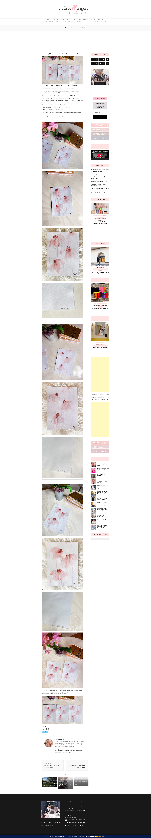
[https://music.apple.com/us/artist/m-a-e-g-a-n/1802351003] (93, 63)
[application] (100, 155)
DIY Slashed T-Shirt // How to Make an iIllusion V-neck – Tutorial (103, 498)
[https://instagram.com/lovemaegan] (96, 59)
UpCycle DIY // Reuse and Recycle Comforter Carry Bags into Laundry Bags (100, 308)
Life (91, 19)
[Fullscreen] (107, 159)
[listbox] (100, 221)
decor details (64, 778)
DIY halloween (102, 231)
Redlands (98, 267)
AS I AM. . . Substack (68, 21)
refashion (96, 305)
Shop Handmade (49, 21)
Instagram (96, 21)
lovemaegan (69, 799)
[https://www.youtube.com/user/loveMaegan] (107, 59)
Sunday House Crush (50, 782)
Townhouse (104, 305)
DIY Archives (78, 21)
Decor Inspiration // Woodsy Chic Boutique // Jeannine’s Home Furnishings (65, 786)
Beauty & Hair (64, 19)
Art (102, 19)
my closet (101, 344)
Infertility (97, 19)
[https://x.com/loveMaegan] (100, 63)
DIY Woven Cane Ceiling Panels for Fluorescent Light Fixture (102, 487)
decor (60, 778)
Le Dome (95, 344)
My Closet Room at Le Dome (100, 346)
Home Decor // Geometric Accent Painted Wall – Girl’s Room (103, 515)
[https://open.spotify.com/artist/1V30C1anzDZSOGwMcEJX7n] (96, 63)
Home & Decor (73, 19)
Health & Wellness (83, 19)
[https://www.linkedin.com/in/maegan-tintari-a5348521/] (103, 63)
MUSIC (84, 21)
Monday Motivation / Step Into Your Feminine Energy (103, 469)
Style (48, 19)
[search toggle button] (108, 24)
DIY (58, 19)
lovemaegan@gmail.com (47, 825)
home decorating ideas (66, 779)
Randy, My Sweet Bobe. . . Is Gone (99, 181)
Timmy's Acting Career (82, 781)
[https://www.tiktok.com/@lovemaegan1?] (100, 59)
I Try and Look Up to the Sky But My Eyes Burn (74, 825)
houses (44, 782)
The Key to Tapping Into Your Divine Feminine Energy (102, 464)
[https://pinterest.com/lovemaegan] (103, 59)
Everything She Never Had (98, 193)
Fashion (53, 19)
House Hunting (52, 780)
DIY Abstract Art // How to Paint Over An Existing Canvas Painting (103, 504)
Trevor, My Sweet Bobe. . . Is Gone (100, 174)
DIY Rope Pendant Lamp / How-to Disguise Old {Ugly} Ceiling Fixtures (103, 492)
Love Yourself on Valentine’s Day (101, 475)
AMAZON (90, 21)
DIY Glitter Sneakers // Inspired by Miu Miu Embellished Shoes (102, 526)
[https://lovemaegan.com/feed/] (93, 59)
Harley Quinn (100, 234)
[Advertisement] (75, 41)
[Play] (93, 159)
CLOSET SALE (58, 21)
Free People (96, 342)
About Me (103, 21)
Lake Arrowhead (62, 781)
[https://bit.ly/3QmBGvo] (107, 63)
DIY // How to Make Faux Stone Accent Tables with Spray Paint (102, 509)
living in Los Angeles (79, 780)
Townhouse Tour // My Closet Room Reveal (102, 520)
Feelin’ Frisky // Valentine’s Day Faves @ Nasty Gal (102, 481)
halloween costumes (100, 232)
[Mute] (105, 159)
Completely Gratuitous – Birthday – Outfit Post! (74, 807)
